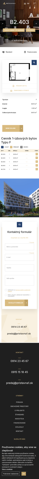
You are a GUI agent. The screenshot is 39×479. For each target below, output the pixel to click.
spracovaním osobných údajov (19, 290)
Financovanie (32, 52)
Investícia (19, 419)
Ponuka (19, 402)
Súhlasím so (19, 290)
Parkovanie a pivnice (21, 90)
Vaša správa (10, 278)
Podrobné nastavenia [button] (10, 474)
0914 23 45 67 (19, 326)
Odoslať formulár (15, 303)
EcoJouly (19, 427)
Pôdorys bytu (21, 86)
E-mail (9, 257)
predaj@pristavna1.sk (19, 333)
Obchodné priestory (19, 406)
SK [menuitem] (25, 3)
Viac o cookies (7, 469)
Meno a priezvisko (12, 247)
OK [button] (24, 474)
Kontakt (19, 431)
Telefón (9, 268)
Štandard (8, 52)
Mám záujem (10, 128)
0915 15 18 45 (19, 372)
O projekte (19, 410)
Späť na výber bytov (20, 40)
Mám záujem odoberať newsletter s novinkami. (19, 295)
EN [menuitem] (28, 3)
